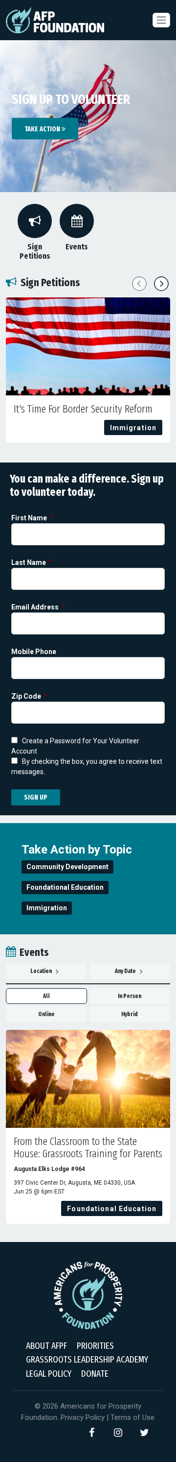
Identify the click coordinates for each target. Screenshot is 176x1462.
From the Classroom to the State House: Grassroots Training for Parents (88, 1148)
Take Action (43, 128)
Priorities (95, 1345)
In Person (129, 996)
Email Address (35, 607)
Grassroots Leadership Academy (87, 1359)
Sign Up (35, 797)
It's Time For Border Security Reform (83, 409)
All (46, 996)
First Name (29, 518)
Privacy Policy (83, 1417)
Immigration (46, 908)
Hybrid (129, 1014)
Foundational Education (65, 887)
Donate (95, 1373)
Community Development (67, 867)
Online (46, 1014)
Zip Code (27, 696)
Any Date (126, 971)
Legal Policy (48, 1373)
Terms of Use (132, 1417)
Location (41, 971)
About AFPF (46, 1345)
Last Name (29, 562)
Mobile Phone (34, 652)
